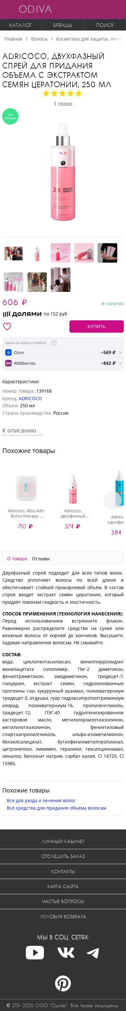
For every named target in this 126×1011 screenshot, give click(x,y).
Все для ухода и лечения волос (41, 800)
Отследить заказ (63, 856)
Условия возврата (63, 916)
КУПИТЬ (97, 326)
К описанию (20, 430)
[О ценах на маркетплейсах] (53, 343)
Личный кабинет (63, 841)
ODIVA (35, 9)
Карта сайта (63, 886)
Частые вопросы (63, 901)
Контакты (63, 871)
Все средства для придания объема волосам (56, 808)
